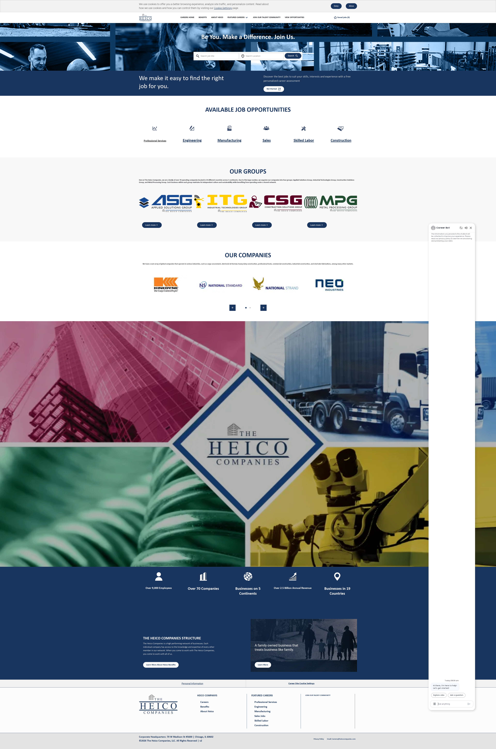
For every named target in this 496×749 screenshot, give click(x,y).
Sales (267, 141)
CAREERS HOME (187, 17)
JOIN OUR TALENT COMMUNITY (266, 17)
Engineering (192, 141)
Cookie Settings (223, 8)
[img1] (166, 284)
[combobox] (217, 56)
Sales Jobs (259, 716)
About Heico (207, 711)
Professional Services (155, 141)
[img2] (221, 284)
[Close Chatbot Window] (470, 228)
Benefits (204, 707)
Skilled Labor (304, 141)
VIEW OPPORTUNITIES (294, 17)
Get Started (272, 89)
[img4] (330, 284)
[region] (452, 465)
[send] (469, 704)
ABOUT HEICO (217, 17)
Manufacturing (229, 141)
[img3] (275, 284)
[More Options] (434, 703)
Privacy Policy (319, 739)
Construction (341, 141)
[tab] (246, 308)
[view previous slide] (232, 308)
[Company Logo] (145, 17)
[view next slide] (263, 308)
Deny (336, 6)
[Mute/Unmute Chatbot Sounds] (466, 228)
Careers (204, 702)
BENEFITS (203, 17)
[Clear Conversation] (461, 228)
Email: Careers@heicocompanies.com (341, 739)
